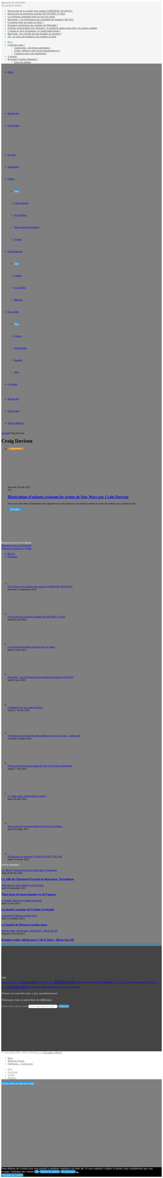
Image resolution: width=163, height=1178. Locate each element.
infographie (105, 982)
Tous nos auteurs (22, 62)
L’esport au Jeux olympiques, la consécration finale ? (34, 31)
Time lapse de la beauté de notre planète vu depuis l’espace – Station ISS (44, 735)
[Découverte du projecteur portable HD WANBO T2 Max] (25, 614)
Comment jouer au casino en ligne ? (26, 22)
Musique (18, 299)
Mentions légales (16, 1061)
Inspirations (13, 166)
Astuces (18, 336)
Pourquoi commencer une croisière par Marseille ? (33, 25)
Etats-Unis (42, 982)
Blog (10, 42)
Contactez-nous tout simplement (30, 53)
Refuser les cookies (50, 1172)
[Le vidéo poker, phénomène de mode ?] (25, 793)
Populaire (12, 556)
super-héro (14, 986)
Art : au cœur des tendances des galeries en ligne (32, 36)
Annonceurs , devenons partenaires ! (32, 47)
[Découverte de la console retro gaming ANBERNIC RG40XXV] (25, 583)
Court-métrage (21, 203)
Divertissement (15, 251)
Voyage (18, 239)
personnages (138, 982)
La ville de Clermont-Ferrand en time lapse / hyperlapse (37, 879)
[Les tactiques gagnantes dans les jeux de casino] (25, 644)
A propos (12, 56)
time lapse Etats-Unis (47, 986)
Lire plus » (15, 509)
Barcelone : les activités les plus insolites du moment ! (34, 33)
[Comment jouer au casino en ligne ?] (25, 704)
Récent (11, 553)
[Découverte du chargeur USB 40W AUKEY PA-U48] (25, 853)
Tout (16, 191)
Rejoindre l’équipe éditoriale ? (23, 59)
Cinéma (18, 275)
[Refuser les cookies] (77, 1172)
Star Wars (150, 982)
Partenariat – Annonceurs (20, 1063)
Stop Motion (20, 215)
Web (16, 372)
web (77, 986)
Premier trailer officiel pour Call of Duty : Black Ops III (37, 939)
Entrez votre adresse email (14, 1006)
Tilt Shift (31, 987)
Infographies (20, 348)
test (24, 986)
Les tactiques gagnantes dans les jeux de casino (31, 16)
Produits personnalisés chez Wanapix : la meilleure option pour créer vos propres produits (52, 28)
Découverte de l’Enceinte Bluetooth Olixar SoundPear (35, 826)
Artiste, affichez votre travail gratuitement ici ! (37, 50)
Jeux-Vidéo (19, 287)
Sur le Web (13, 311)
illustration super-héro (86, 982)
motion (127, 982)
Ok (36, 1172)
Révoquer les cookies (12, 1175)
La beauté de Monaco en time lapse (24, 924)
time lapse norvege (67, 987)
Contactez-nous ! (16, 45)
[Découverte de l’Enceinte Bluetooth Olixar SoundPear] (25, 823)
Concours (12, 384)
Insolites (18, 360)
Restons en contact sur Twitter (16, 548)
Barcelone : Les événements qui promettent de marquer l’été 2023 (41, 19)
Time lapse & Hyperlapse (26, 227)
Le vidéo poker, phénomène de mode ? (27, 796)
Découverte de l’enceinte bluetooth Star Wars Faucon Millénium (40, 766)
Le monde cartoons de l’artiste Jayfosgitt (27, 909)
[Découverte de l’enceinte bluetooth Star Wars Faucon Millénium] (25, 763)
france (51, 982)
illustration (64, 981)
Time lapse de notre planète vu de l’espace (28, 894)
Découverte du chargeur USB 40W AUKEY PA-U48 (35, 856)
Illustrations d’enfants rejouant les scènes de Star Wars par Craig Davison (68, 497)
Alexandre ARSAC (52, 1052)
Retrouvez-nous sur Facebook (16, 545)
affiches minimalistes (10, 982)
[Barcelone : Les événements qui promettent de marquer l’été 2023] (25, 674)
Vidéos (11, 179)
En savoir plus (68, 1172)
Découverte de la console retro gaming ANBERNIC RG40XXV (40, 11)
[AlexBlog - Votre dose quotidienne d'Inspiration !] (49, 140)
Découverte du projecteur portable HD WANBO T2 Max (36, 13)
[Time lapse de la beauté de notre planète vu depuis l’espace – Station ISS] (25, 732)
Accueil (5, 433)
